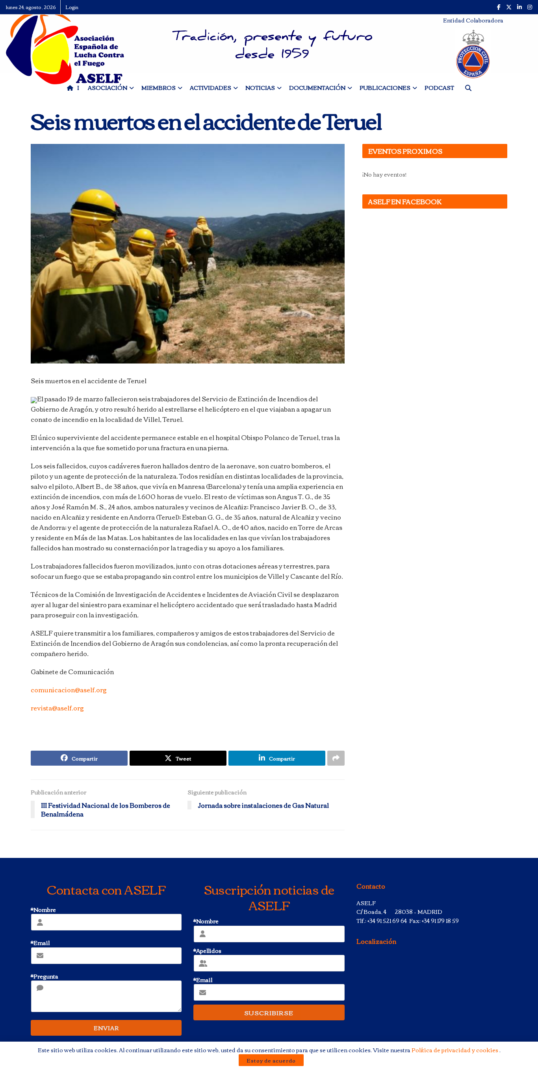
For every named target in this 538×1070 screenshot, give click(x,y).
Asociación (107, 87)
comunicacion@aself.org (69, 689)
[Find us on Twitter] (509, 7)
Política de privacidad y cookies (455, 1050)
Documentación (317, 87)
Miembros (158, 87)
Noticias (260, 87)
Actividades (210, 87)
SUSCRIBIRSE (268, 1012)
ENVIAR (106, 1028)
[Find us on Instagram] (529, 7)
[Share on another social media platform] (336, 758)
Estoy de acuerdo (271, 1060)
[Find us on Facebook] (499, 7)
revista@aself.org (57, 708)
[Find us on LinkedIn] (519, 7)
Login (71, 6)
